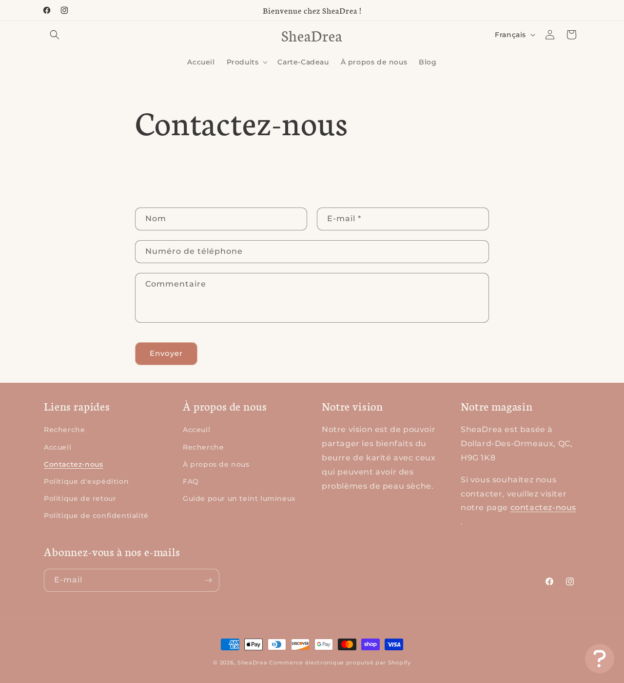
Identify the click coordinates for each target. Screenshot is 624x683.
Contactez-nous (73, 464)
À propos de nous (216, 464)
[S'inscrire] (208, 580)
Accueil (57, 447)
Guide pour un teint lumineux (239, 498)
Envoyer (166, 353)
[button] (54, 34)
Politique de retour (80, 498)
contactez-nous (543, 507)
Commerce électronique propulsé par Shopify (339, 662)
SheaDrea (252, 662)
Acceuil (196, 429)
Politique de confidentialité (96, 515)
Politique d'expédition (86, 481)
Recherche (64, 429)
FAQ (191, 481)
